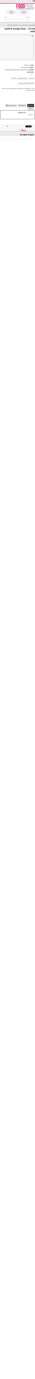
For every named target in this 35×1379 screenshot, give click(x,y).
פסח (18, 70)
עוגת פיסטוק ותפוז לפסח (22, 78)
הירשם (11, 13)
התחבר (23, 13)
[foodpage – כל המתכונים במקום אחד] (25, 9)
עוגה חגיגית (31, 78)
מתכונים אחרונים (12, 105)
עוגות (21, 70)
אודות (31, 105)
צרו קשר (31, 109)
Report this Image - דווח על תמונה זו (26, 83)
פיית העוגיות (27, 65)
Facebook (23, 105)
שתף (7, 126)
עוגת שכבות (14, 78)
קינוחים (14, 70)
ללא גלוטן (25, 25)
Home (29, 25)
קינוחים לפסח (8, 70)
